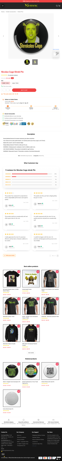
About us (19, 435)
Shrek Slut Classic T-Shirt (8, 316)
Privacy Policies (20, 439)
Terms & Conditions (21, 437)
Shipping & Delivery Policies (38, 435)
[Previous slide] (3, 36)
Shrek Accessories (11, 11)
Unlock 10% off (3, 454)
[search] (57, 6)
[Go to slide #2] (35, 62)
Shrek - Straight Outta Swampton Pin (11, 381)
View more (31, 352)
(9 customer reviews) (13, 75)
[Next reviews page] (57, 255)
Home (2, 11)
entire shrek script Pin (8, 409)
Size (2, 80)
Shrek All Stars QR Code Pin (48, 381)
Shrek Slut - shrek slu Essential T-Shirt (50, 316)
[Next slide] (58, 36)
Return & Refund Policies (38, 439)
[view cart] (59, 6)
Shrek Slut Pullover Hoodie (9, 343)
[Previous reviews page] (50, 255)
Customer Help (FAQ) (37, 443)
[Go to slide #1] (27, 62)
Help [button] (59, 459)
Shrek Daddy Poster (27, 289)
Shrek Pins (20, 11)
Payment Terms (36, 437)
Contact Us (35, 441)
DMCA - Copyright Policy (22, 441)
